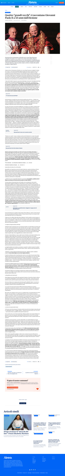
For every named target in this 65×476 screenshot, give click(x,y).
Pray (16, 6)
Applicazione (44, 460)
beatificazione (7, 415)
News (26, 6)
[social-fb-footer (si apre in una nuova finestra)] (31, 469)
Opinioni (22, 6)
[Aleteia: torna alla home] (32, 2)
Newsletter (44, 458)
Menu (12, 6)
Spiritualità (35, 6)
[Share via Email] (38, 67)
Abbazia (52, 6)
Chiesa (6, 10)
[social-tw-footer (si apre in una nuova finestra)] (33, 469)
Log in (26, 399)
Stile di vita (30, 6)
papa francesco (51, 415)
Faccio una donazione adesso (12, 387)
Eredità (45, 6)
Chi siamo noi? (25, 472)
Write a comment (22, 403)
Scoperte (40, 6)
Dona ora (61, 2)
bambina (50, 432)
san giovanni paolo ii (9, 366)
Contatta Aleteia (42, 472)
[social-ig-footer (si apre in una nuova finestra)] (35, 469)
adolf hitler (36, 415)
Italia (48, 6)
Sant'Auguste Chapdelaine (35, 4)
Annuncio (43, 461)
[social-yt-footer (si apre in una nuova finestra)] (29, 469)
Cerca (13, 2)
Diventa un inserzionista (35, 472)
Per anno (53, 458)
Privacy (47, 472)
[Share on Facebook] (33, 67)
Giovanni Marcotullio (17, 20)
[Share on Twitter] (36, 67)
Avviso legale (29, 472)
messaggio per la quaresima (38, 433)
